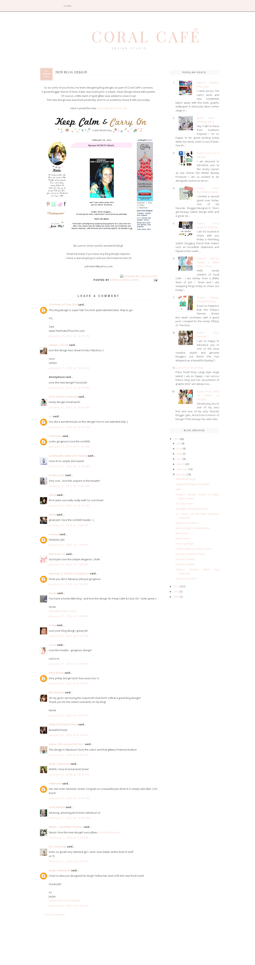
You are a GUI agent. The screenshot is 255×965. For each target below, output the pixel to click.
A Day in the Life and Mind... (65, 900)
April (179, 459)
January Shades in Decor (191, 554)
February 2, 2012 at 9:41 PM (68, 906)
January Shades (185, 559)
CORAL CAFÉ (146, 36)
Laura (52, 645)
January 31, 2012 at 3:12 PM (68, 636)
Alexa (52, 495)
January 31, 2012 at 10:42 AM (69, 407)
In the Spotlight (185, 543)
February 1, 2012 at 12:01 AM (69, 818)
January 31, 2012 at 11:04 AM (69, 446)
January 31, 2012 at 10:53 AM (69, 427)
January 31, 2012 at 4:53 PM (68, 715)
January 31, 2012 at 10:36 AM (69, 368)
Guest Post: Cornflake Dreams (208, 190)
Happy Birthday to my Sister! (193, 484)
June (179, 448)
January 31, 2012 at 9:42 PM (68, 755)
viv (50, 416)
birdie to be (57, 475)
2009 (176, 596)
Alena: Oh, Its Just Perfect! (66, 744)
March (180, 464)
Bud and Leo (57, 554)
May (179, 453)
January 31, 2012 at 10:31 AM (69, 336)
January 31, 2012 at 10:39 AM (69, 387)
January (181, 474)
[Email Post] (155, 280)
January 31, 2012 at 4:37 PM (68, 683)
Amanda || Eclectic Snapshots (69, 573)
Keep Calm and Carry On (111, 108)
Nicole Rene (56, 692)
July (179, 443)
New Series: (183, 538)
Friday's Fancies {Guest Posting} (208, 299)
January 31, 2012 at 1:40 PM (68, 564)
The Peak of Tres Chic (63, 304)
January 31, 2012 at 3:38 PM (68, 663)
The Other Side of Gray (63, 611)
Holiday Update (185, 564)
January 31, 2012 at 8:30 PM (68, 735)
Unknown (55, 436)
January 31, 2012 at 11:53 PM (69, 798)
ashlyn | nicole (59, 345)
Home (68, 6)
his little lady (57, 846)
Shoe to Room (184, 503)
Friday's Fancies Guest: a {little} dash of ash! (208, 262)
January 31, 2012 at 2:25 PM (68, 584)
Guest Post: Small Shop (190, 368)
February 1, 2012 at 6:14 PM (68, 861)
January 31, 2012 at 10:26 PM (69, 774)
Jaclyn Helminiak (60, 870)
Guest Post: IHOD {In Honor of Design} (208, 395)
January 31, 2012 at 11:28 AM (69, 466)
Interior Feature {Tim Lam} (208, 84)
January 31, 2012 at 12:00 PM (69, 486)
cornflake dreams (109, 832)
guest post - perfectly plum (208, 120)
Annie (53, 593)
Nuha (52, 514)
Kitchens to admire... (188, 523)
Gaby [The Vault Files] (63, 724)
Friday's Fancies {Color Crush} (194, 549)
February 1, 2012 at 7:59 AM (68, 837)
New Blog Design (186, 479)
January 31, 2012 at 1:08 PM (68, 525)
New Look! (182, 533)
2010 (176, 591)
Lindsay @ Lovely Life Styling (68, 455)
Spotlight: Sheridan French (191, 509)
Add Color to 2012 (186, 578)
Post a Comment (55, 914)
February (182, 469)
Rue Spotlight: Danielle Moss (193, 528)
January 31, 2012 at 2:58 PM (68, 616)
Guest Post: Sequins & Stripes (208, 225)
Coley (52, 625)
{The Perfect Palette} (63, 396)
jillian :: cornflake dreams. (66, 827)
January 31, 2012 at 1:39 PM (68, 545)
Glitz (178, 489)
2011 (176, 586)
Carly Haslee (57, 807)
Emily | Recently (59, 764)
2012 (176, 439)
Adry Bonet (56, 672)
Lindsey (54, 534)
